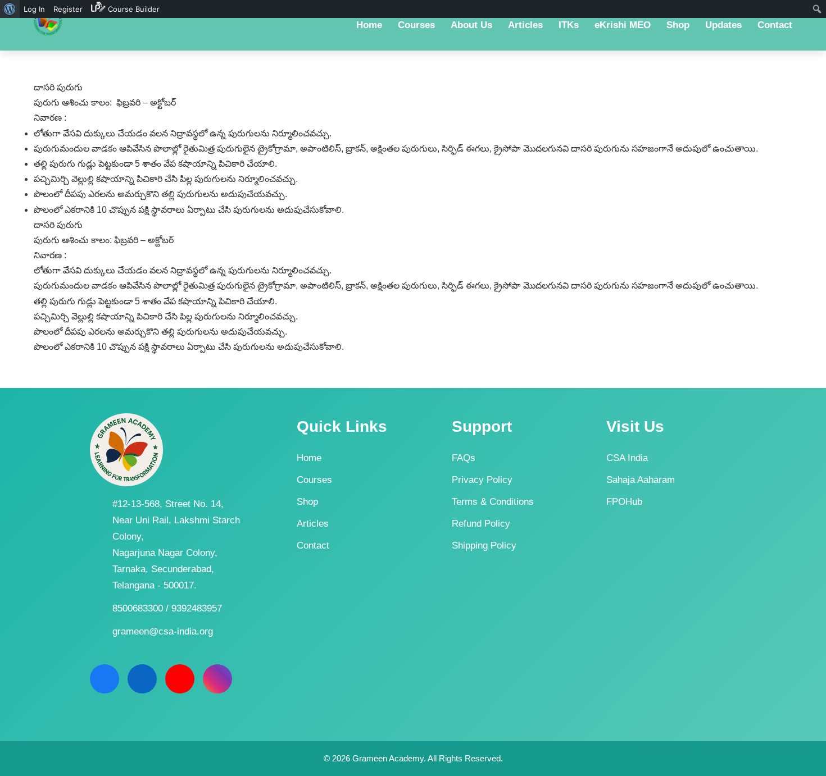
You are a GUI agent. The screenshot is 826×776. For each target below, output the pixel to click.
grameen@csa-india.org (162, 631)
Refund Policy (481, 523)
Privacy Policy (482, 479)
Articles (313, 523)
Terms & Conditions (493, 501)
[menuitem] (10, 9)
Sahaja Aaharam (640, 479)
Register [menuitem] (68, 8)
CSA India (627, 458)
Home (309, 458)
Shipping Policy (484, 545)
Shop (307, 501)
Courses (314, 479)
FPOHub (624, 501)
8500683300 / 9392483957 (167, 608)
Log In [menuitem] (34, 8)
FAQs (463, 458)
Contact (313, 545)
